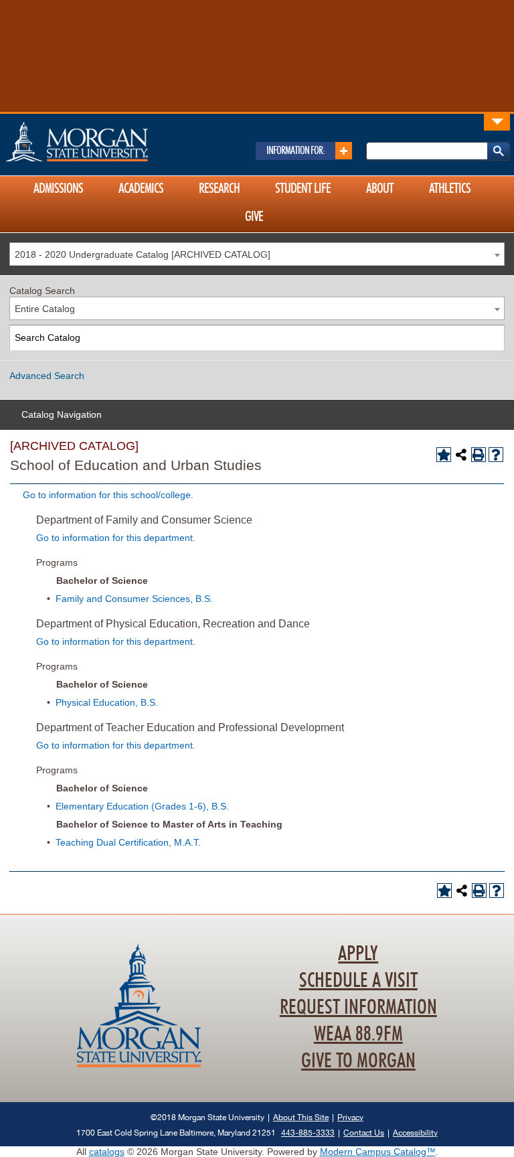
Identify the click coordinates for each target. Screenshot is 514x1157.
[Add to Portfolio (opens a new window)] (443, 454)
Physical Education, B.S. (107, 702)
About (380, 189)
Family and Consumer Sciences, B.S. (134, 598)
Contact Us (363, 1133)
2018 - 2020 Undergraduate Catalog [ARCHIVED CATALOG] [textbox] (142, 254)
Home (105, 141)
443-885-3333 (308, 1133)
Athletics (449, 189)
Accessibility (415, 1133)
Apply (358, 954)
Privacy (350, 1117)
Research (219, 189)
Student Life (303, 189)
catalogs (106, 1151)
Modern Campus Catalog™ (378, 1151)
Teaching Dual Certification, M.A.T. (128, 842)
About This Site (301, 1117)
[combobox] (257, 254)
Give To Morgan (358, 1061)
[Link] (497, 121)
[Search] (492, 338)
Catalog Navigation (61, 414)
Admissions (58, 189)
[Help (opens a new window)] (496, 454)
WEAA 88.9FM (358, 1034)
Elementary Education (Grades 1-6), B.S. (142, 806)
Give (254, 217)
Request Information (358, 1008)
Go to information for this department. (115, 537)
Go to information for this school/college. (108, 494)
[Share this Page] (461, 454)
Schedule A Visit (358, 981)
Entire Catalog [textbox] (45, 308)
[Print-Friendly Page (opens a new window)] (478, 454)
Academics (140, 189)
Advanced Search (46, 375)
